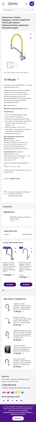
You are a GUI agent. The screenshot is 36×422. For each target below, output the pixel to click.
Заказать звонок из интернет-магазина (16, 388)
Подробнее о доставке (15, 196)
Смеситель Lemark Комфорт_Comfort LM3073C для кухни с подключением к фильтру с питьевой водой (25, 267)
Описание (7, 207)
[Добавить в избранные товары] (15, 251)
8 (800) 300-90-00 (26, 4)
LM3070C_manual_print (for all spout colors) (20, 218)
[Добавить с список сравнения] (15, 248)
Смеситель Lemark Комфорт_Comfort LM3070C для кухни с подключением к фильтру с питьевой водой (9, 267)
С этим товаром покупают (13, 242)
